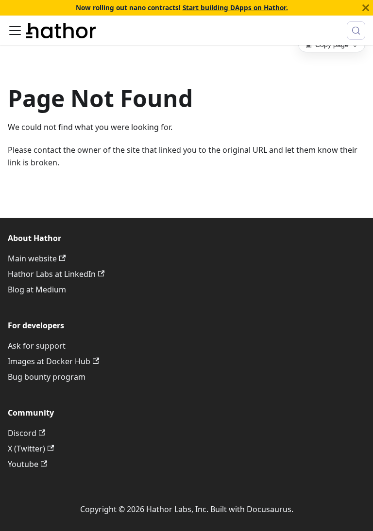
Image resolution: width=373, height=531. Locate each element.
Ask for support (37, 345)
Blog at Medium (37, 289)
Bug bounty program (46, 376)
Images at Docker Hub (49, 361)
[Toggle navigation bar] (15, 30)
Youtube (23, 464)
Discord (22, 433)
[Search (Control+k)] (356, 30)
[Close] (365, 8)
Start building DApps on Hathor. (235, 7)
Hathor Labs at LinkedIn (52, 274)
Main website (32, 258)
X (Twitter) (26, 448)
